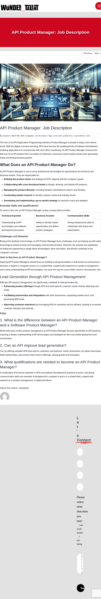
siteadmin (6, 136)
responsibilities (79, 136)
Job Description (41, 136)
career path (57, 136)
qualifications (68, 136)
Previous (88, 53)
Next (97, 53)
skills (88, 136)
